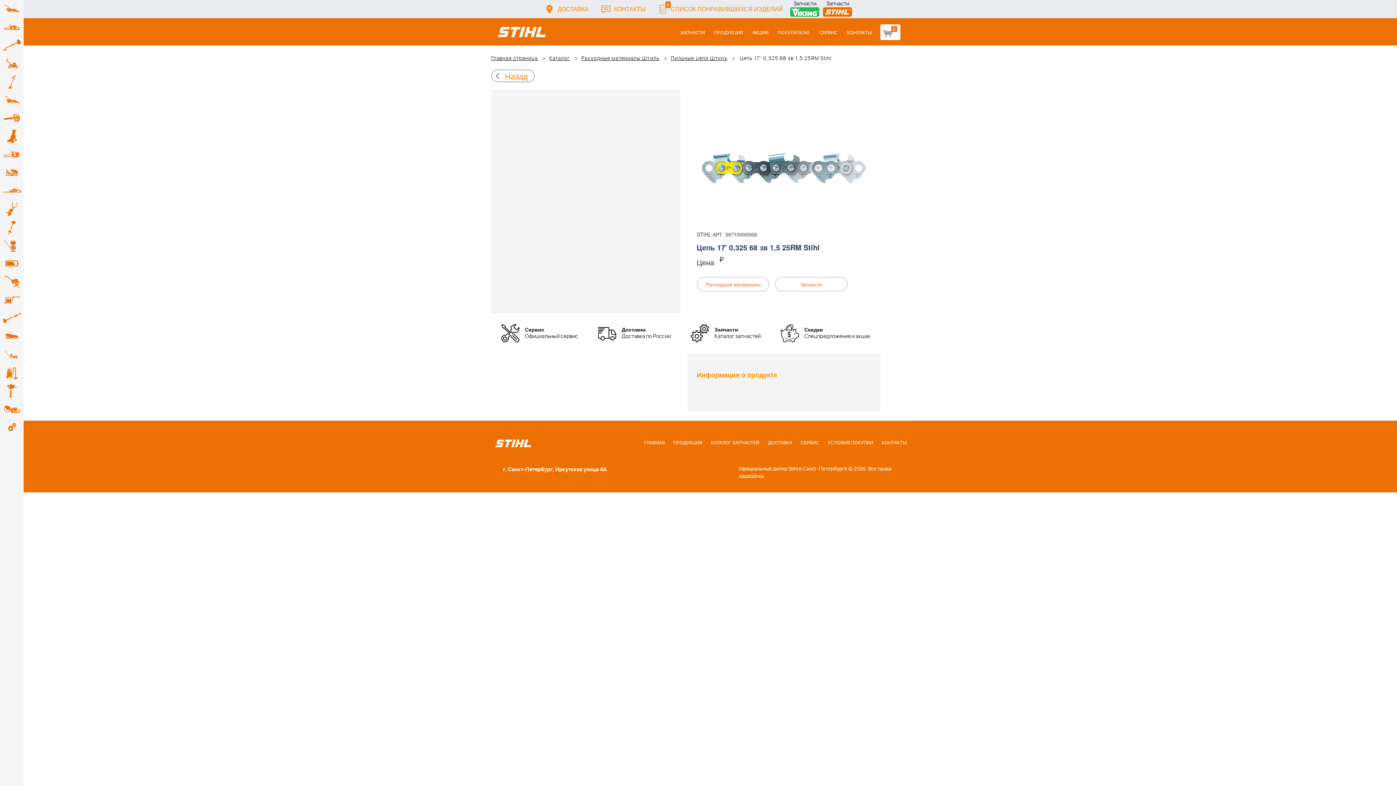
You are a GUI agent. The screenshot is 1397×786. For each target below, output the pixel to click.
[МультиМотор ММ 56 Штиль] (12, 209)
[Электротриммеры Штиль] (12, 82)
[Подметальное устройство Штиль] (12, 355)
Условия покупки (850, 443)
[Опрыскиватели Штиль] (12, 246)
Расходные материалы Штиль (620, 58)
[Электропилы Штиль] (12, 155)
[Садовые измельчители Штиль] (12, 136)
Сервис (828, 32)
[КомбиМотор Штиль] (12, 227)
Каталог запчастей (735, 443)
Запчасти (804, 4)
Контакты (629, 9)
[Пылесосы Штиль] (12, 373)
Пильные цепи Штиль (699, 58)
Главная (654, 443)
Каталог (559, 58)
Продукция (728, 32)
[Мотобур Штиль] (12, 391)
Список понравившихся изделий (725, 7)
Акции (760, 32)
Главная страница (514, 58)
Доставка (573, 9)
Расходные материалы (733, 284)
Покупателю (794, 32)
